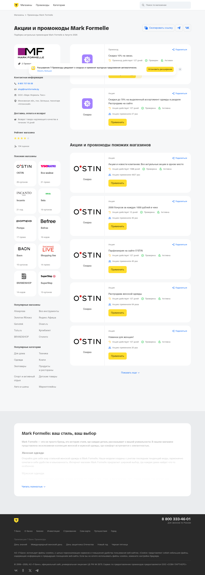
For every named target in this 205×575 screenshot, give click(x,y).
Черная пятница (120, 544)
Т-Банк (17, 531)
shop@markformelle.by (28, 89)
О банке (29, 531)
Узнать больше (44, 71)
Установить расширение (160, 69)
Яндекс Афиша (47, 317)
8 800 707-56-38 (25, 83)
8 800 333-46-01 (176, 519)
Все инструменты (49, 311)
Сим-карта (85, 531)
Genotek (18, 324)
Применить (117, 122)
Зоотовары (20, 366)
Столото (43, 337)
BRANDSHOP (21, 337)
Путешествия (100, 531)
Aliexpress (19, 311)
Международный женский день (46, 544)
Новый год (103, 544)
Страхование (69, 531)
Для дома (19, 353)
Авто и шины (21, 386)
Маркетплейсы (47, 386)
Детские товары (48, 376)
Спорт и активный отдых (24, 378)
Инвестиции (53, 531)
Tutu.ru (18, 330)
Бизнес (39, 531)
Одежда (18, 360)
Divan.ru (43, 324)
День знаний (20, 544)
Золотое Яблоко (23, 317)
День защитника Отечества (80, 544)
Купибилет (45, 330)
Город (113, 531)
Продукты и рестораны (46, 368)
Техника (43, 353)
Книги (42, 360)
